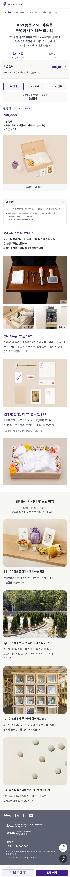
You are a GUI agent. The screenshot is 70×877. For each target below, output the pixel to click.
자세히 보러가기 (33, 187)
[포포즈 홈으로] (12, 4)
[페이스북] (23, 816)
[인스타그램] (17, 816)
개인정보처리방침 (21, 846)
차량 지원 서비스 (50, 12)
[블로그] (7, 816)
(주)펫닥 (9, 842)
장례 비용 (7, 12)
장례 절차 (34, 12)
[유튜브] (31, 816)
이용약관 (9, 846)
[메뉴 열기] (64, 4)
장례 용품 (20, 12)
